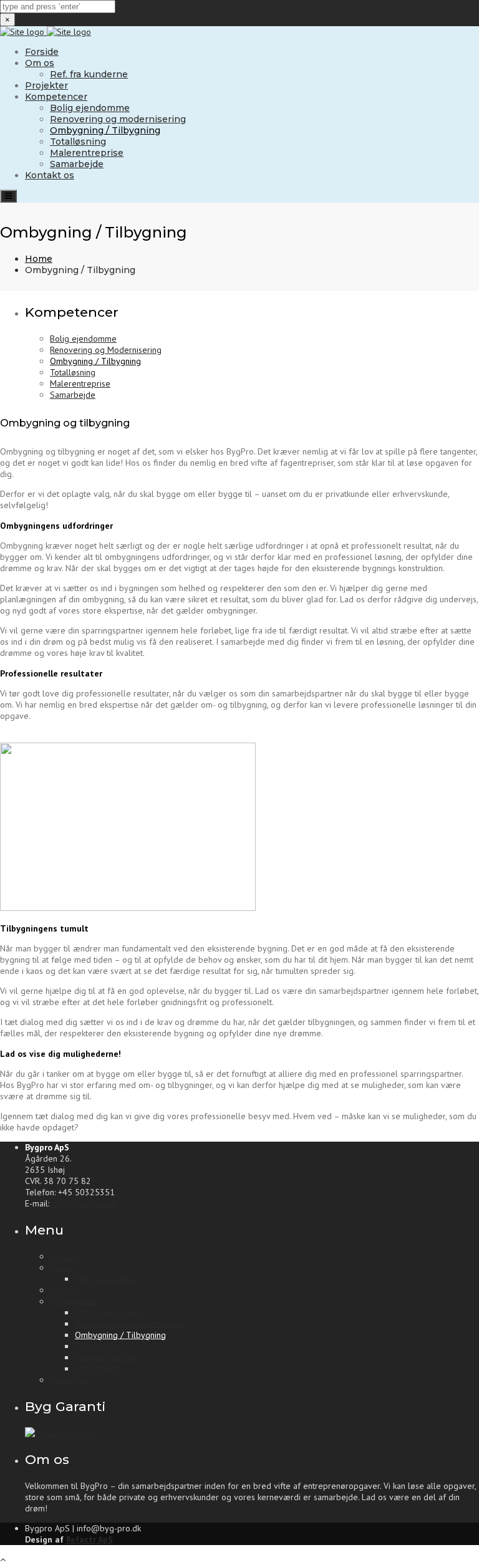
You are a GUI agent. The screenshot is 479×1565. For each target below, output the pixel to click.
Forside (42, 51)
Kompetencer (56, 96)
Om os (39, 63)
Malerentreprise (86, 152)
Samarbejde (77, 164)
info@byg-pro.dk (84, 1203)
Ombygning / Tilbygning (105, 130)
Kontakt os (49, 175)
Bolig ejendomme (90, 107)
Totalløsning (78, 141)
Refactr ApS (89, 1539)
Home (38, 258)
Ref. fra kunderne (89, 74)
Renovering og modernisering (118, 119)
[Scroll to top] (3, 1559)
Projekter (46, 85)
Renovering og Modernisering (106, 349)
